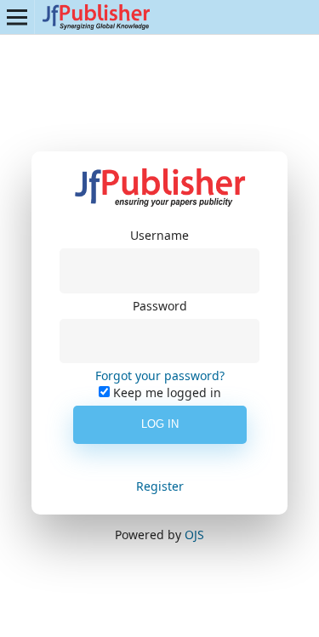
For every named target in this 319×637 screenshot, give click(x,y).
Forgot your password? (160, 375)
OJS (194, 534)
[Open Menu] (17, 17)
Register (160, 486)
